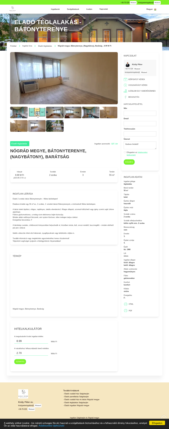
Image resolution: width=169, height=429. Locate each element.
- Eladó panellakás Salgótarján (76, 396)
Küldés (129, 162)
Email (126, 118)
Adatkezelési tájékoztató (51, 425)
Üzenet (127, 139)
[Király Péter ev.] (12, 9)
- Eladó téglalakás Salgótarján (75, 402)
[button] (55, 9)
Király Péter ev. (25, 402)
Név (125, 108)
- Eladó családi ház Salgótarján (76, 394)
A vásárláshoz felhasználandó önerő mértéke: (31, 348)
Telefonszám (129, 129)
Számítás (20, 361)
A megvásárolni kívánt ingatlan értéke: (29, 336)
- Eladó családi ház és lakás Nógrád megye (81, 399)
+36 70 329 (129, 69)
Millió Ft (54, 341)
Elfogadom (157, 423)
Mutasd (133, 2)
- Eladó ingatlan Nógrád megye (76, 405)
